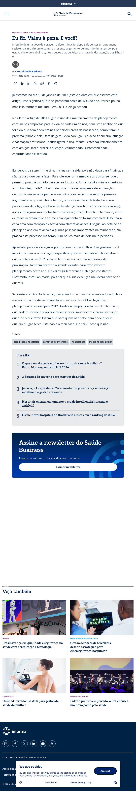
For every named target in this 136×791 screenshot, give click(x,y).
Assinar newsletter (68, 467)
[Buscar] (130, 14)
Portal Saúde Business (29, 71)
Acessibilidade (10, 768)
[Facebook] (15, 743)
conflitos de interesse (55, 341)
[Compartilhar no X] (35, 83)
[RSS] (52, 743)
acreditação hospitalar (26, 341)
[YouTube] (43, 743)
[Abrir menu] (6, 14)
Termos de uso (10, 774)
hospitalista (78, 341)
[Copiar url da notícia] (15, 83)
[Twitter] (24, 743)
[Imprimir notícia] (22, 83)
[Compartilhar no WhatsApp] (42, 83)
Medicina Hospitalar (100, 341)
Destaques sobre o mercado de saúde (30, 32)
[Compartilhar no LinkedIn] (29, 83)
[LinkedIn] (33, 743)
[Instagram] (5, 743)
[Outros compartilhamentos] (55, 83)
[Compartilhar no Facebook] (48, 83)
